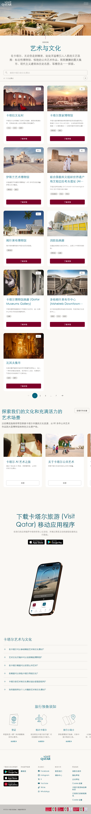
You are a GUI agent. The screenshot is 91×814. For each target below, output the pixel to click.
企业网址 (75, 779)
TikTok (43, 787)
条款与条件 (76, 771)
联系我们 (58, 771)
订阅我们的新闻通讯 (79, 794)
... (50, 396)
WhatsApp (45, 791)
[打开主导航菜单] (86, 3)
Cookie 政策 (77, 783)
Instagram (45, 775)
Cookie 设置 (77, 799)
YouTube (44, 783)
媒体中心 (58, 775)
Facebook (45, 771)
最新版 (23, 771)
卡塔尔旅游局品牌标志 (79, 788)
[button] (45, 649)
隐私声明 (75, 775)
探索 (23, 483)
